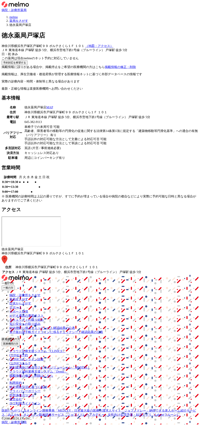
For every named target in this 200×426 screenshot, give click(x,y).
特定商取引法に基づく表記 (28, 387)
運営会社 (15, 399)
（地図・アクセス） (99, 46)
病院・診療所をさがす (25, 295)
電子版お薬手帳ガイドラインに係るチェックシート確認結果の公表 (56, 332)
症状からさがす (20, 303)
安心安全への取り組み (25, 323)
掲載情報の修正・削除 (120, 67)
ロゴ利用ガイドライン (25, 403)
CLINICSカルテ (20, 363)
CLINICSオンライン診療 (26, 359)
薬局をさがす (18, 299)
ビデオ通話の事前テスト (26, 315)
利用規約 (15, 382)
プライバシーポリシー (25, 391)
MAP (49, 107)
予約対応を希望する (14, 62)
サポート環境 (18, 311)
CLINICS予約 (18, 355)
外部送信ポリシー (21, 395)
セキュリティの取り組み (26, 319)
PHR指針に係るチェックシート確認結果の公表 (42, 328)
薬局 (23, 10)
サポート (15, 307)
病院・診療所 (11, 10)
